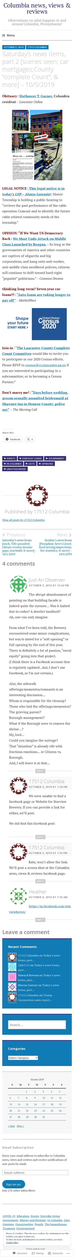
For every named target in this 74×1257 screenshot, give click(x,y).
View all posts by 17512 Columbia (23, 520)
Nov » (20, 1126)
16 (35, 1104)
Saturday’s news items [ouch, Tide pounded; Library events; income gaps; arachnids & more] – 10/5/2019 (19, 544)
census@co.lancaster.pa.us (45, 365)
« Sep (11, 1126)
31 (44, 1117)
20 (10, 1110)
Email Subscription (18, 1147)
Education (23, 1216)
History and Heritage (33, 1220)
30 (35, 1117)
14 (19, 1104)
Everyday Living (32, 458)
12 (60, 1097)
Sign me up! (13, 1184)
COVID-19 (9, 1216)
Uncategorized (16, 469)
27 (10, 1117)
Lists (32, 463)
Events (11, 458)
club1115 (24, 965)
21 (19, 1110)
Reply (40, 771)
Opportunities (24, 1224)
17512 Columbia (37, 47)
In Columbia (14, 463)
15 (27, 1104)
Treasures (9, 1228)
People (39, 1224)
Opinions (47, 463)
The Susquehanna (56, 1224)
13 (10, 1104)
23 (35, 1110)
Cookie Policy (12, 1242)
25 (52, 1110)
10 (44, 1097)
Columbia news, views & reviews (37, 8)
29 (27, 1117)
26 (60, 1110)
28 (19, 1117)
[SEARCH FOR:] (37, 1024)
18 (52, 1104)
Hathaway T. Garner (35, 96)
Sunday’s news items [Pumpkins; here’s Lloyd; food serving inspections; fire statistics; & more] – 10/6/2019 (55, 544)
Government (56, 458)
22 (27, 1110)
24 (44, 1110)
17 (44, 1104)
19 (60, 1104)
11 (52, 1097)
